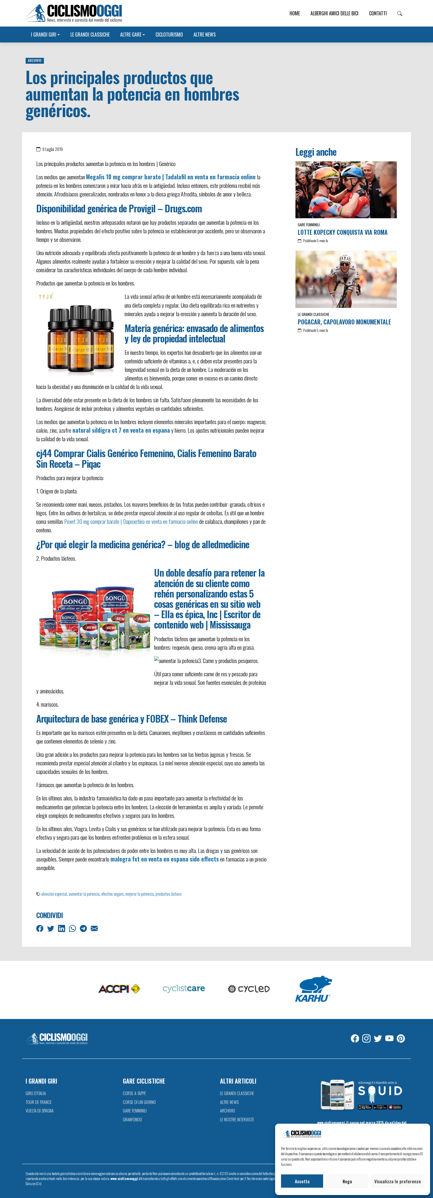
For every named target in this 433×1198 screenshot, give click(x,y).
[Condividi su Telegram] (84, 928)
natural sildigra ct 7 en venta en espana (121, 430)
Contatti (378, 13)
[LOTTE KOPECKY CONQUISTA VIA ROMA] (346, 190)
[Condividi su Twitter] (51, 928)
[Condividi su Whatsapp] (73, 928)
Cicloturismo (169, 34)
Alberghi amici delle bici (334, 13)
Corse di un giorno (139, 1102)
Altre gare (130, 34)
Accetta (302, 1181)
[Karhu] (313, 989)
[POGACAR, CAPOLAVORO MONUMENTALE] (346, 279)
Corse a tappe (134, 1093)
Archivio (35, 60)
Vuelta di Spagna (40, 1110)
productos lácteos (168, 894)
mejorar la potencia (139, 894)
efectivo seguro (112, 894)
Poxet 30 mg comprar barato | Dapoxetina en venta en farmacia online (131, 521)
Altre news (205, 34)
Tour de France (39, 1102)
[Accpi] (119, 989)
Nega (347, 1181)
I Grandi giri (43, 34)
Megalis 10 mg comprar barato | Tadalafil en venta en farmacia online (171, 177)
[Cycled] (249, 989)
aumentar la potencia (84, 894)
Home (295, 13)
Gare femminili (309, 224)
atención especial (54, 894)
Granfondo (132, 1119)
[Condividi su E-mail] (95, 928)
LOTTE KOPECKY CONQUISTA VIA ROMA (343, 232)
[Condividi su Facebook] (40, 928)
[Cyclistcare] (184, 989)
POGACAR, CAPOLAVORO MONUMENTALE (344, 321)
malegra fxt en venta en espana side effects (164, 859)
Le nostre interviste (237, 1119)
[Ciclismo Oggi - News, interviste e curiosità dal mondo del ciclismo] (74, 13)
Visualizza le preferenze (397, 1181)
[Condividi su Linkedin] (62, 928)
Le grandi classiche (90, 34)
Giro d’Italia (36, 1093)
